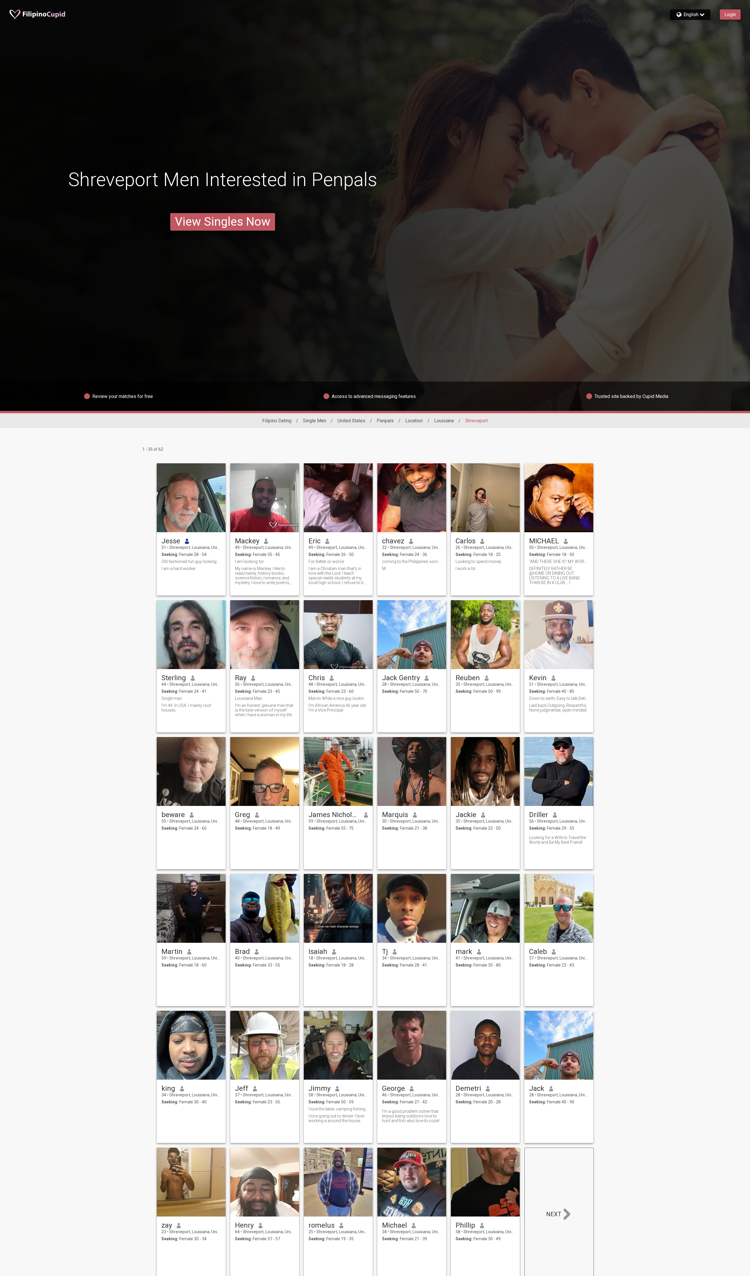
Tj (385, 951)
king (168, 1088)
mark (464, 951)
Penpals (385, 420)
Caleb (538, 951)
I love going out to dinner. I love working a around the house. (336, 1118)
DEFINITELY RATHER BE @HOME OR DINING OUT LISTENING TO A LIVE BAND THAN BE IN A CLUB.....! (554, 575)
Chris (316, 678)
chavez (393, 541)
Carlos (465, 541)
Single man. (172, 698)
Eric (314, 541)
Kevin (538, 678)
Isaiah (317, 951)
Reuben (468, 678)
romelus (321, 1225)
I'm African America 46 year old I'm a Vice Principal (337, 707)
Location (414, 420)
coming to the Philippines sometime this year (412, 561)
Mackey (247, 541)
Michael (394, 1225)
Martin (172, 951)
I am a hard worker (178, 568)
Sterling (173, 678)
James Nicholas (333, 815)
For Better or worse (326, 561)
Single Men (314, 420)
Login (730, 14)
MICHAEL (544, 541)
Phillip (465, 1225)
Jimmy (319, 1088)
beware (173, 815)
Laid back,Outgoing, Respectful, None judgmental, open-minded (558, 707)
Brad (242, 951)
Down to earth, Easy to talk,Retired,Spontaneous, (559, 698)
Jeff (241, 1088)
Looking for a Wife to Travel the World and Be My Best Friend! (557, 840)
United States (351, 420)
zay (166, 1225)
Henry (244, 1225)
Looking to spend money (478, 561)
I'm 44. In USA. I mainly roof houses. (186, 707)
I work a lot (465, 568)
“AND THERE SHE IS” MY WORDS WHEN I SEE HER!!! (559, 561)
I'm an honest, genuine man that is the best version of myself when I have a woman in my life (264, 710)
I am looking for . (250, 561)
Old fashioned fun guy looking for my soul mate (191, 561)
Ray (240, 678)
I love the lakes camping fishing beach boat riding (338, 1109)
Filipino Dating (277, 420)
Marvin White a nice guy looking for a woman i (338, 698)
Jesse (170, 541)
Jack (536, 1088)
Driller (538, 815)
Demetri (468, 1088)
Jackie (466, 815)
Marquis (395, 815)
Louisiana (444, 420)
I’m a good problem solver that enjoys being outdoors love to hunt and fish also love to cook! (410, 1116)
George (393, 1088)
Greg (242, 815)
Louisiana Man (248, 698)
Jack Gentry (401, 678)
